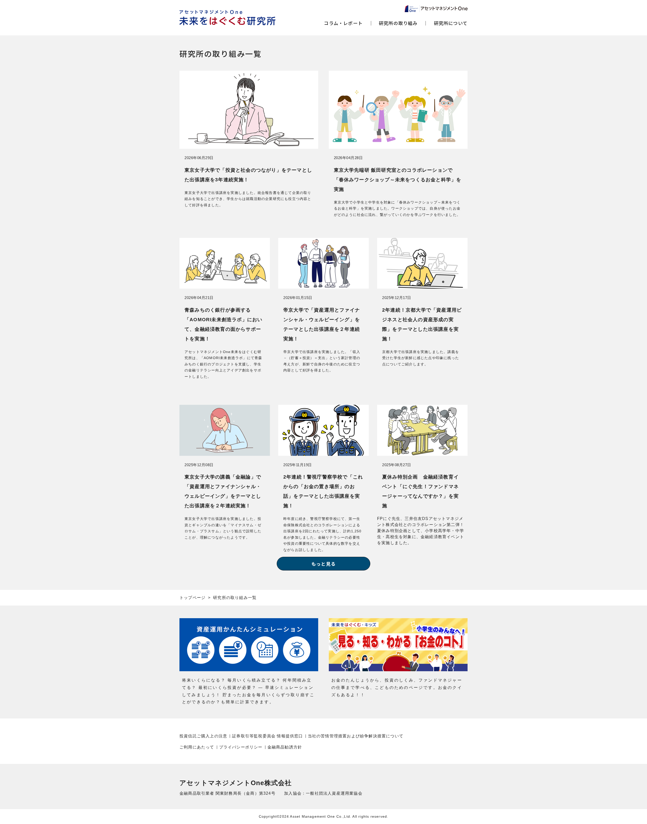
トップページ (192, 597)
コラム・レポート (343, 23)
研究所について (451, 23)
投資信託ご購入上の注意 (203, 736)
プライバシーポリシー (241, 747)
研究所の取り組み (398, 23)
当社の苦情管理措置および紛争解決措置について (355, 736)
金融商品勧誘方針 (284, 747)
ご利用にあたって (196, 747)
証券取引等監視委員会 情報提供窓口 (267, 736)
